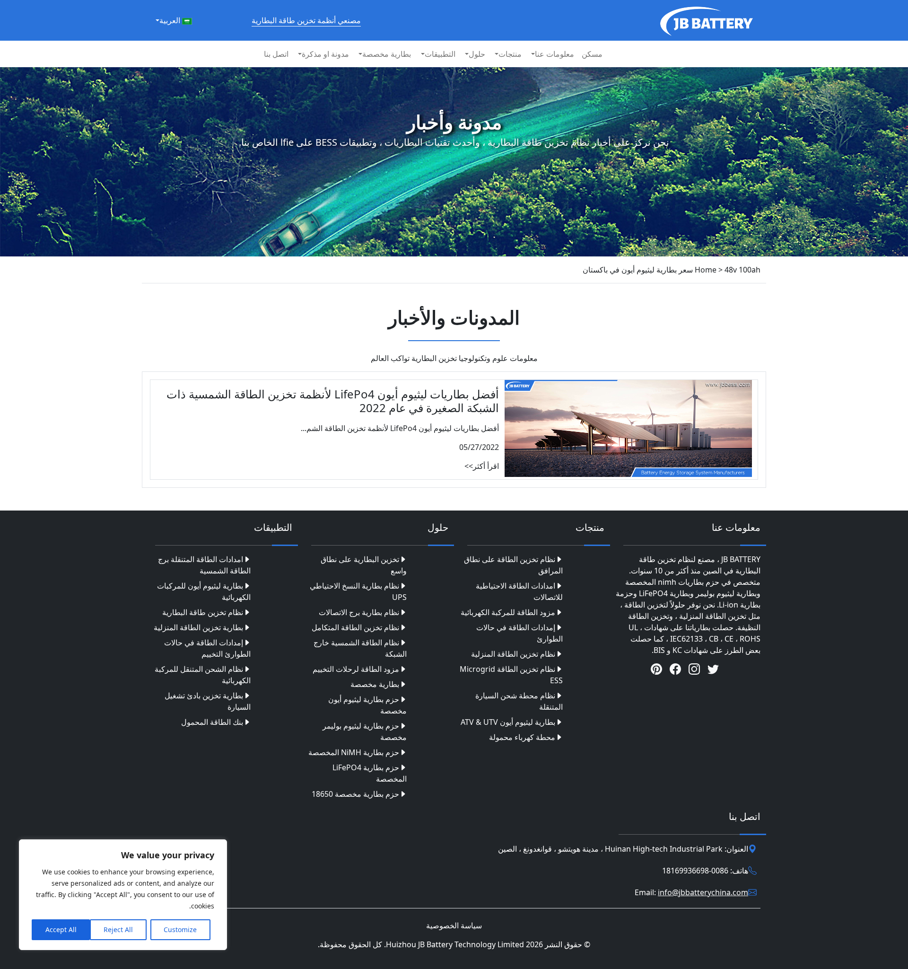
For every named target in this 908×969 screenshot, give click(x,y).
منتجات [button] (510, 54)
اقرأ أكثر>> (481, 466)
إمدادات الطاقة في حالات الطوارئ (519, 633)
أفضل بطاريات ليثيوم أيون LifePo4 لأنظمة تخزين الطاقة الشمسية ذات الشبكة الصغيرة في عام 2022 (332, 400)
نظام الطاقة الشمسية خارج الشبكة (360, 648)
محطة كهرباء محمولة (522, 737)
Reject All (118, 929)
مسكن (592, 54)
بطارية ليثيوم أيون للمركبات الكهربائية (204, 591)
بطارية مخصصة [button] (386, 54)
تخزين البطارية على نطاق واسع (364, 565)
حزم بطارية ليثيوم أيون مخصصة (367, 705)
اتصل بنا (276, 54)
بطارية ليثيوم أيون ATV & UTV (508, 722)
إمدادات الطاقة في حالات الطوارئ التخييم (207, 648)
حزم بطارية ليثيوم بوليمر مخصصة (365, 731)
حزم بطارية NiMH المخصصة (353, 752)
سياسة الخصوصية (454, 925)
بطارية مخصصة (374, 684)
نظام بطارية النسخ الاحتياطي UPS (358, 591)
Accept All (61, 929)
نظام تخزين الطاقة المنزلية (513, 654)
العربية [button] (170, 20)
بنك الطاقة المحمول (212, 722)
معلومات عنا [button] (554, 54)
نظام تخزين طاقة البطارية (202, 612)
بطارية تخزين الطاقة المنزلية (198, 627)
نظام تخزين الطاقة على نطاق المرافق (513, 565)
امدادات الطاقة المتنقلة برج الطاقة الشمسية (204, 565)
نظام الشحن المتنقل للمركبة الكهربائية (203, 675)
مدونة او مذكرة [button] (325, 54)
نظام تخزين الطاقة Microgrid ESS (511, 675)
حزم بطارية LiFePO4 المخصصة (369, 773)
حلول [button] (477, 54)
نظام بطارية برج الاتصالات (359, 612)
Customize (180, 929)
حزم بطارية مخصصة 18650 (355, 794)
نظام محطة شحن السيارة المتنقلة (519, 701)
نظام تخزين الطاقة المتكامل (355, 627)
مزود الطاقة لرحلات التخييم (356, 669)
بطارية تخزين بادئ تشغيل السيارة (208, 701)
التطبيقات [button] (440, 54)
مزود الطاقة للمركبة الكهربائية (508, 612)
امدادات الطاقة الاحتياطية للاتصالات (519, 591)
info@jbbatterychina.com (703, 892)
